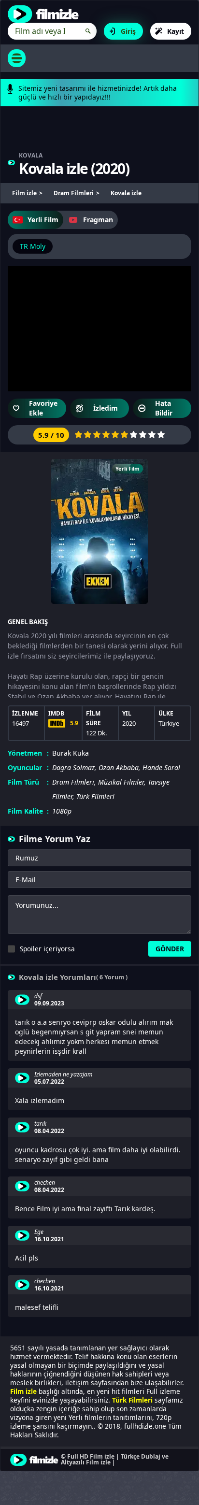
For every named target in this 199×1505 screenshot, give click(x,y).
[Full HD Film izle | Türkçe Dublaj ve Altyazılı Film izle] (45, 14)
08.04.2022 (49, 1131)
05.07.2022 (49, 1082)
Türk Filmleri (95, 796)
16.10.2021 (49, 1239)
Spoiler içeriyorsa (47, 948)
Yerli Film (43, 219)
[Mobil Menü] (17, 58)
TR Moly (32, 246)
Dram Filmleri (73, 782)
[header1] (99, 133)
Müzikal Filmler (121, 782)
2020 (110, 168)
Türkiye (168, 723)
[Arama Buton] (88, 31)
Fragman (98, 219)
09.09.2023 (49, 1003)
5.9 (74, 723)
